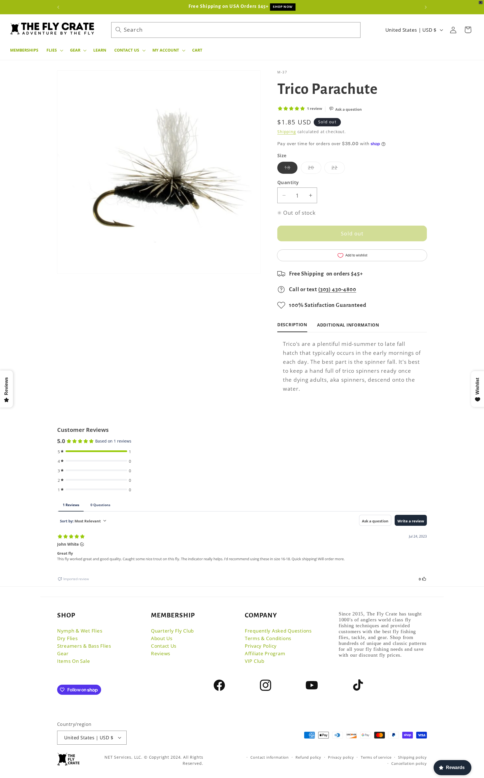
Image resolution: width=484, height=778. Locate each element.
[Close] (289, 276)
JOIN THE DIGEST (242, 421)
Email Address (219, 389)
